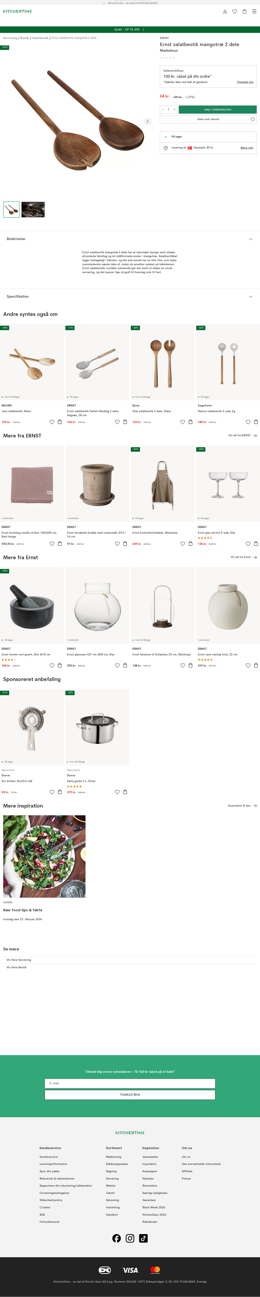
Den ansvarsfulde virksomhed (201, 1164)
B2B (42, 1214)
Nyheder (148, 1178)
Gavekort (112, 1214)
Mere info (246, 148)
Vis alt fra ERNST (240, 435)
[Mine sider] (225, 11)
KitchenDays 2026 (154, 1214)
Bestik (24, 38)
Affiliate (187, 1171)
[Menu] (254, 11)
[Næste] (148, 121)
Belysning (112, 1200)
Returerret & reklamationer (57, 1178)
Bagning (111, 1171)
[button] (167, 58)
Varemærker (150, 1157)
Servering (10, 38)
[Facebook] (116, 1238)
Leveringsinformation (53, 1164)
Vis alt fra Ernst (241, 557)
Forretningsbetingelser (54, 1193)
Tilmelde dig (245, 82)
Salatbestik (40, 38)
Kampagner (149, 1171)
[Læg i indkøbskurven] (59, 421)
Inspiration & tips (239, 805)
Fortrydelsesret (50, 1222)
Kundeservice (49, 1157)
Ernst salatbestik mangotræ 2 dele (74, 38)
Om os (186, 1157)
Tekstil (110, 1193)
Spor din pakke (50, 1171)
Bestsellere (149, 1186)
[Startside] (17, 11)
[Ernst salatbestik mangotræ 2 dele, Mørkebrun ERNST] (77, 120)
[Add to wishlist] (52, 421)
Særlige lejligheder (155, 1193)
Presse (186, 1178)
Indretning (113, 1207)
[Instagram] (130, 1238)
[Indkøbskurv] (244, 11)
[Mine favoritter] (235, 11)
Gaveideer (149, 1200)
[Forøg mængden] (174, 110)
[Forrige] (7, 121)
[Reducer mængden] (163, 110)
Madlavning (113, 1157)
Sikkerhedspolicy (51, 1200)
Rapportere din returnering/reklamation (66, 1186)
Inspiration (149, 1164)
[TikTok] (143, 1238)
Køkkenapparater (117, 1164)
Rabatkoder (149, 1222)
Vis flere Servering (18, 960)
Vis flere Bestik (16, 967)
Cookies (45, 1207)
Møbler (111, 1186)
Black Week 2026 (153, 1207)
